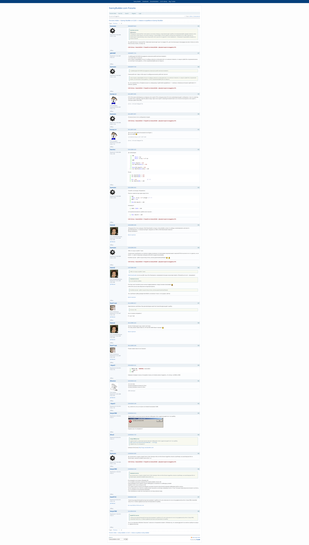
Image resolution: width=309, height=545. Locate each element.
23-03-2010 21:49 (132, 403)
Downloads (145, 1)
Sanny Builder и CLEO (129, 20)
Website (113, 241)
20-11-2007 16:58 (132, 129)
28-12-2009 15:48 (132, 345)
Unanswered (196, 16)
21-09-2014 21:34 (132, 469)
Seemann (113, 26)
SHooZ (112, 435)
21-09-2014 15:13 (132, 413)
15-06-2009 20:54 (132, 247)
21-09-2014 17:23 (132, 434)
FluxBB (198, 539)
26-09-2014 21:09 (132, 497)
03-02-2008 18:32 (132, 187)
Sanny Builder (137, 1)
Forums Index (113, 13)
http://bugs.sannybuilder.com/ (146, 447)
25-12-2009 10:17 (132, 303)
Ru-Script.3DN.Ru (132, 505)
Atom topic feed (196, 537)
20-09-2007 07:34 (132, 66)
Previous (115, 23)
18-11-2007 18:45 (132, 94)
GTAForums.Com (140, 505)
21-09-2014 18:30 (132, 453)
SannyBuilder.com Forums (122, 8)
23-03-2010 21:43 (132, 381)
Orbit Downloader (132, 275)
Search (127, 13)
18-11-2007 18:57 (132, 114)
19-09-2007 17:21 (132, 53)
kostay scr (113, 94)
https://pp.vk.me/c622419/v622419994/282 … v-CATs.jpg (143, 442)
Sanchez (112, 149)
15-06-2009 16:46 (132, 225)
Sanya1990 (113, 413)
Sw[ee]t (112, 225)
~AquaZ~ (113, 365)
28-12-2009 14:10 (132, 323)
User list (120, 13)
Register (134, 13)
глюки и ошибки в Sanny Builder (150, 20)
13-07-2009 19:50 (132, 267)
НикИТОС (113, 497)
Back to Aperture (132, 235)
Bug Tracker (172, 1)
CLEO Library (163, 1)
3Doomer (113, 381)
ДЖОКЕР (113, 53)
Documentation (154, 1)
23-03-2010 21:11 (132, 365)
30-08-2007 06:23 (132, 26)
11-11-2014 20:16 (132, 511)
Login (140, 13)
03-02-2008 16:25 (132, 149)
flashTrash (113, 303)
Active (191, 16)
